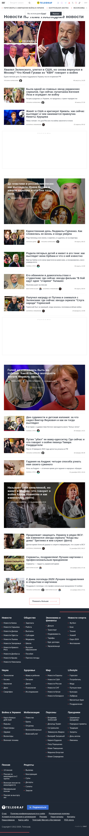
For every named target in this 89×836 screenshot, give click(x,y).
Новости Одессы (11, 635)
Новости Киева (10, 623)
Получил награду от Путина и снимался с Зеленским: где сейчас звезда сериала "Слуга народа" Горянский (55, 300)
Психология (31, 688)
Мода (72, 684)
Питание (29, 680)
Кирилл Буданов (55, 740)
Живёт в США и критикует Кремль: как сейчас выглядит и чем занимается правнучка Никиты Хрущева (55, 114)
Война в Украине (11, 712)
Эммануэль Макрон (56, 732)
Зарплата (30, 623)
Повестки (30, 718)
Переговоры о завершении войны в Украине (24, 8)
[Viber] (62, 3)
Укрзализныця (54, 646)
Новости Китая (54, 692)
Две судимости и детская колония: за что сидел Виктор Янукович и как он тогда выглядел (52, 420)
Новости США (54, 680)
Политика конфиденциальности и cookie (27, 814)
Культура (73, 692)
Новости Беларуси (56, 696)
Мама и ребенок (33, 675)
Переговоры (9, 728)
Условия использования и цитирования (19, 817)
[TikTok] (79, 3)
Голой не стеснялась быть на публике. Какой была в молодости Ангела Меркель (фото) (32, 373)
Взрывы (7, 724)
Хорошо (56, 14)
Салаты (29, 786)
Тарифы (51, 638)
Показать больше (40, 601)
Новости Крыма (10, 658)
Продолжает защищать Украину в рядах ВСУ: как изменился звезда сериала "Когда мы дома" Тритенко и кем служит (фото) (54, 538)
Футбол (73, 623)
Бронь (28, 722)
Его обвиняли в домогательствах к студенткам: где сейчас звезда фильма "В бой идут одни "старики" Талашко (55, 278)
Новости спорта (77, 617)
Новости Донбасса (12, 654)
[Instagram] (76, 3)
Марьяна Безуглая (56, 752)
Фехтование (75, 643)
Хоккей (73, 635)
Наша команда (8, 820)
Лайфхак (73, 696)
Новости (6, 617)
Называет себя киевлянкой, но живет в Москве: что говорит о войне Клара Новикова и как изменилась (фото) (29, 492)
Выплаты (30, 631)
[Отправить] (29, 3)
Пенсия (6, 765)
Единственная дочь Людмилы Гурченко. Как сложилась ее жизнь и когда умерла (54, 232)
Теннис (73, 631)
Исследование (32, 692)
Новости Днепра (11, 631)
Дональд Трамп (54, 724)
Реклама (43, 817)
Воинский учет (32, 734)
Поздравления (76, 704)
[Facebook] (58, 3)
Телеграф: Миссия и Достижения (46, 820)
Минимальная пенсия (10, 790)
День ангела (75, 736)
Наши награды (57, 817)
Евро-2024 (74, 639)
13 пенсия (8, 770)
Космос (7, 680)
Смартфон (8, 692)
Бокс (72, 627)
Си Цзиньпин (53, 728)
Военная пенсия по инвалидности (12, 784)
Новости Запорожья (12, 643)
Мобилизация (32, 712)
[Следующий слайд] (86, 8)
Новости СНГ (53, 688)
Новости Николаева (12, 662)
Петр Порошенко (55, 744)
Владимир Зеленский (52, 719)
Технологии (9, 675)
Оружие (7, 732)
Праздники (74, 712)
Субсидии (30, 635)
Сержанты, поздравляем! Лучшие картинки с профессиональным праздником (54, 558)
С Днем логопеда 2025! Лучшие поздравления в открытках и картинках (55, 580)
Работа (29, 627)
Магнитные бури (77, 700)
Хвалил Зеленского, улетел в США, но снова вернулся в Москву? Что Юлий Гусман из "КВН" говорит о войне (43, 71)
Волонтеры (8, 736)
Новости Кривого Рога (11, 648)
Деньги (51, 626)
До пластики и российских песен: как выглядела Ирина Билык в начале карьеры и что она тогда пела (31, 188)
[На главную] (44, 3)
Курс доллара (53, 642)
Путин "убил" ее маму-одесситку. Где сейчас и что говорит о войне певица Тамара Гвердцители (55, 442)
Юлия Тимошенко (55, 748)
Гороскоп (74, 675)
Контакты (71, 817)
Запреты (73, 732)
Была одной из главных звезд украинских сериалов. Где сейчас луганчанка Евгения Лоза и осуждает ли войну (53, 92)
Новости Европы (55, 675)
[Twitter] (72, 2)
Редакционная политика (59, 814)
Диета (28, 684)
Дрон (6, 688)
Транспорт (52, 630)
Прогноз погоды (32, 658)
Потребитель (75, 680)
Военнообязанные (34, 730)
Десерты (29, 782)
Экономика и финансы (53, 619)
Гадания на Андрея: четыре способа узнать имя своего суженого (53, 463)
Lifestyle (72, 670)
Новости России (55, 684)
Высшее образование (31, 648)
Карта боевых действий (10, 719)
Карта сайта (23, 820)
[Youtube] (69, 3)
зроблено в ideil (81, 826)
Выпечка (29, 770)
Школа (28, 643)
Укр (85, 3)
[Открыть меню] (3, 3)
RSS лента (69, 820)
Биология (8, 684)
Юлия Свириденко (56, 757)
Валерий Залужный (56, 736)
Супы (28, 778)
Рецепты (29, 765)
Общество (30, 617)
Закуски (29, 791)
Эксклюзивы (79, 8)
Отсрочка (30, 726)
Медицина (30, 639)
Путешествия (75, 688)
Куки (43, 14)
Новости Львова (11, 639)
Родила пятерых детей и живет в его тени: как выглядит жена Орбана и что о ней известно (55, 254)
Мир (48, 670)
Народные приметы (78, 724)
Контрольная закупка (58, 8)
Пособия (29, 654)
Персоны (51, 712)
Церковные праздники (74, 719)
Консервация (31, 774)
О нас (4, 814)
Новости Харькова (12, 627)
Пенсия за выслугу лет (12, 796)
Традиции (74, 728)
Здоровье (29, 670)
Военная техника (11, 740)
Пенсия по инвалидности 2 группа (10, 776)
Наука (5, 670)
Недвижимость (54, 634)
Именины (74, 740)
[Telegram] (65, 3)
